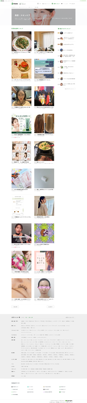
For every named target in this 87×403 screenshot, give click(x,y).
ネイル (61, 330)
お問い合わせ (53, 402)
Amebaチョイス (15, 386)
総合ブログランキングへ (69, 88)
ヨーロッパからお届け (30, 352)
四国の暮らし (46, 356)
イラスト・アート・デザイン (56, 341)
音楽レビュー (42, 344)
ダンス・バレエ (29, 341)
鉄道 (59, 346)
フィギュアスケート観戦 (64, 344)
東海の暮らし (72, 354)
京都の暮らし (29, 356)
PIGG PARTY (47, 389)
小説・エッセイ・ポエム (66, 341)
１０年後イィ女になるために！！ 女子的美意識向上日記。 (21, 273)
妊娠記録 (22, 321)
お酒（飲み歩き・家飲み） (25, 327)
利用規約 (58, 402)
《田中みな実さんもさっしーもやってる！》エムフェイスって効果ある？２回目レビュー (45, 299)
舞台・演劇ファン (57, 373)
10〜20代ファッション (25, 330)
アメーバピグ (31, 389)
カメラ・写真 (35, 341)
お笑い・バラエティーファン (40, 373)
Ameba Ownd (15, 389)
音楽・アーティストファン (30, 373)
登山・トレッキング (34, 339)
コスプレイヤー (49, 346)
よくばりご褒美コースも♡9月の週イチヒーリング (45, 271)
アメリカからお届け (52, 352)
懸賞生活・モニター (54, 348)
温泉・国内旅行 (23, 354)
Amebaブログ (63, 386)
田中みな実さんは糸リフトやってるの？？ (22, 244)
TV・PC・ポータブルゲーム (25, 348)
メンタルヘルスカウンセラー (41, 337)
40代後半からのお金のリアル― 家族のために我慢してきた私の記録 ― (44, 163)
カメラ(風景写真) (40, 341)
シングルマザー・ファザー (57, 321)
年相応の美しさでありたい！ (39, 81)
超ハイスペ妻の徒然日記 (67, 50)
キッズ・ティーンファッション (26, 332)
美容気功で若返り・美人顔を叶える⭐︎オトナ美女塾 (42, 273)
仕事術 (22, 366)
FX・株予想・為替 (24, 368)
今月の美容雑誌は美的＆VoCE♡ (21, 189)
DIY (34, 334)
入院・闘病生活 (23, 337)
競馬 (26, 350)
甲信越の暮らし (61, 354)
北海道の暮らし (39, 354)
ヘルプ (71, 402)
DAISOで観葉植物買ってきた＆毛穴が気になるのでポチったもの (22, 134)
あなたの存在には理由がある (43, 244)
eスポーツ (23, 350)
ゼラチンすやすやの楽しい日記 (16, 135)
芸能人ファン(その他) (68, 371)
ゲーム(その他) (40, 348)
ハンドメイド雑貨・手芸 (40, 334)
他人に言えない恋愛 (24, 361)
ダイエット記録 (56, 330)
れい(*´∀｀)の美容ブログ (15, 245)
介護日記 (34, 337)
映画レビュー (23, 344)
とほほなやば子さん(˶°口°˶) (68, 44)
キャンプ (28, 339)
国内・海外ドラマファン (49, 373)
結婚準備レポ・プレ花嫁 (70, 321)
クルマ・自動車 (34, 346)
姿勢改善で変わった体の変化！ (43, 217)
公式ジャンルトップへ (70, 317)
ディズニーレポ (47, 344)
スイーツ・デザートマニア (53, 325)
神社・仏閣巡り (29, 354)
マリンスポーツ (40, 339)
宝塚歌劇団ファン (61, 371)
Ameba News (31, 391)
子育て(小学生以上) (48, 321)
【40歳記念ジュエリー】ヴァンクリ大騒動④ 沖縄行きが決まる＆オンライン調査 (22, 217)
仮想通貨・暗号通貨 (38, 368)
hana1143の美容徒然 (37, 245)
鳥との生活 (57, 363)
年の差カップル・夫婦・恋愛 (61, 359)
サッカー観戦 (53, 344)
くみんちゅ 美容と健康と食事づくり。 (40, 218)
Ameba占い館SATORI (48, 391)
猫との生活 (23, 363)
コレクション (55, 346)
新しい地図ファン (44, 371)
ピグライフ (14, 391)
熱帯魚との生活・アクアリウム (49, 363)
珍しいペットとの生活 (34, 363)
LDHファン (38, 371)
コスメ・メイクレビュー (49, 330)
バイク (39, 346)
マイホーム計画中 (57, 334)
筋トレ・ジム (23, 341)
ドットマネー (31, 386)
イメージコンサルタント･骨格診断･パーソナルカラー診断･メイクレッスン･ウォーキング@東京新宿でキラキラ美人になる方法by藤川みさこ (44, 108)
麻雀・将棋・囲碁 (34, 348)
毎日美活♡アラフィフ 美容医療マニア (18, 108)
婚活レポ (63, 321)
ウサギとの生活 (41, 363)
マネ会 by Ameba (48, 386)
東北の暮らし (45, 354)
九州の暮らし (51, 356)
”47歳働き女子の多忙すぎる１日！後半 (22, 107)
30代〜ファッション (33, 330)
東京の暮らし (56, 354)
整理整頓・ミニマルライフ (49, 334)
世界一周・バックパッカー (69, 352)
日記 (26, 317)
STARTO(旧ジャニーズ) (25, 371)
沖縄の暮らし (56, 356)
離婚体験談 (30, 361)
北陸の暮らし (67, 354)
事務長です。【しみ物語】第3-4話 (21, 162)
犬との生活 (27, 363)
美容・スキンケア (22, 15)
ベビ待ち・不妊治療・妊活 (29, 321)
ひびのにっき (14, 218)
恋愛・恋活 (35, 361)
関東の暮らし (50, 354)
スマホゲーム (71, 346)
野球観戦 (57, 344)
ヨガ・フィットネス (47, 348)
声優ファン (23, 373)
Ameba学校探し (15, 394)
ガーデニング (23, 334)
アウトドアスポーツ (53, 339)
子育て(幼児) (42, 321)
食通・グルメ (33, 327)
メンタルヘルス (29, 337)
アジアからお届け (38, 352)
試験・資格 (26, 366)
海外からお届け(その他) (60, 352)
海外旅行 (34, 354)
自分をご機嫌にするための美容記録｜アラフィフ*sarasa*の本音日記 (21, 300)
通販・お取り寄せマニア (69, 348)
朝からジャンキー (40, 162)
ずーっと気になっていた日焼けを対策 (45, 52)
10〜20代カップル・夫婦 (25, 359)
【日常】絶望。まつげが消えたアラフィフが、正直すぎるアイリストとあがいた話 (22, 299)
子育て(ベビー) (37, 321)
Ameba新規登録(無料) (83, 0)
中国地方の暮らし (40, 356)
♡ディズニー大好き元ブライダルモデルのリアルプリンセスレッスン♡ (21, 81)
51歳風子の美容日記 (15, 53)
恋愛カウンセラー (41, 361)
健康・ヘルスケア (61, 348)
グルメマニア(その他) (61, 325)
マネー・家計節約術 (31, 368)
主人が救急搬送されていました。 (44, 79)
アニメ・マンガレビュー (30, 344)
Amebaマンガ (63, 389)
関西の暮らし (34, 356)
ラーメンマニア (38, 325)
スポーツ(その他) (28, 346)
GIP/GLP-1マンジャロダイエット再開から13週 (22, 52)
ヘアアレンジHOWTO (40, 330)
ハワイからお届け (45, 352)
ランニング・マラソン (69, 339)
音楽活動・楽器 (43, 346)
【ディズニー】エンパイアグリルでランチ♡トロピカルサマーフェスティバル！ (22, 79)
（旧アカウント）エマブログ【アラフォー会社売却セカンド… (68, 38)
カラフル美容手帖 (37, 190)
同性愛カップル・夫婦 (70, 359)
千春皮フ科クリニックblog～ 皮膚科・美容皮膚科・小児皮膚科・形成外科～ (21, 163)
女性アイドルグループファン (52, 371)
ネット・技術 (23, 376)
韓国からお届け (23, 352)
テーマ (22, 317)
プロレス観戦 (71, 344)
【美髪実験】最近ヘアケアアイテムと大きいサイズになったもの (45, 134)
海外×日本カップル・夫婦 (52, 359)
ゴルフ (25, 339)
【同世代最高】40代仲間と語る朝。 (21, 271)
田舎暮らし (61, 356)
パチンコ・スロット (31, 350)
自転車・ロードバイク (61, 339)
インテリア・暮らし (30, 334)
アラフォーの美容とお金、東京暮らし (40, 53)
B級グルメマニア (45, 325)
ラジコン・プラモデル (64, 346)
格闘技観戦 (23, 346)
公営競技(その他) (38, 350)
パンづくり (67, 325)
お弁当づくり (33, 325)
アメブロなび (63, 391)
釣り (22, 339)
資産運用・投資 (49, 368)
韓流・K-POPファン (33, 371)
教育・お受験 (23, 323)
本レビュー (37, 344)
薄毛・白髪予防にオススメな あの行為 (45, 189)
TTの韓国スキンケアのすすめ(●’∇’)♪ (17, 190)
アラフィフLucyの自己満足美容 (39, 135)
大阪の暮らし (23, 356)
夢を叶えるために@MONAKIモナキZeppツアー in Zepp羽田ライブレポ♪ (45, 107)
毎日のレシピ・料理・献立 (25, 325)
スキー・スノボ (46, 339)
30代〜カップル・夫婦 (34, 359)
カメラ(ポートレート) (47, 341)
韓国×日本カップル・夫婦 (43, 359)
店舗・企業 (31, 317)
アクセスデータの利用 (65, 402)
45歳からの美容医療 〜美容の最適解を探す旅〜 (41, 300)
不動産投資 (44, 368)
